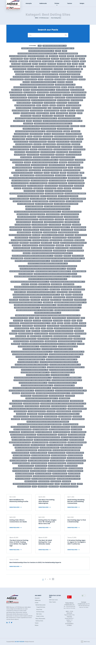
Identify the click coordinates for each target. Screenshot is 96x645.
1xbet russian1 (61, 63)
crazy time (47, 133)
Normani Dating (47, 297)
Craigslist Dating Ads (36, 133)
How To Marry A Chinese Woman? (19, 198)
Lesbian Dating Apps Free (59, 237)
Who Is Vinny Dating (74, 473)
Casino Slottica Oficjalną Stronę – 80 (69, 118)
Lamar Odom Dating (80, 235)
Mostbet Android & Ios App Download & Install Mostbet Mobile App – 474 (33, 255)
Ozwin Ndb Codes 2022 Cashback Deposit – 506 (47, 312)
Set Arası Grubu (40, 611)
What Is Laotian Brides (27, 432)
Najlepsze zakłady (62, 292)
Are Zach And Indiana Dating (21, 76)
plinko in (60, 323)
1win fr (26, 58)
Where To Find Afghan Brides (40, 442)
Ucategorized (51, 411)
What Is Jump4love (76, 429)
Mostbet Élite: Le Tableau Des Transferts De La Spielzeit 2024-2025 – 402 (47, 263)
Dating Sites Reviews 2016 (48, 152)
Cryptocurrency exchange (73, 133)
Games (82, 172)
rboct (28, 330)
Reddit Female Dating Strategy (64, 330)
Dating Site (34, 149)
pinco (73, 320)
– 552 (39, 45)
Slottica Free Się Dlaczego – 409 (60, 375)
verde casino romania (65, 416)
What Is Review (62, 434)
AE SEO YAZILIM (19, 641)
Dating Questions (67, 146)
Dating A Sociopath (44, 139)
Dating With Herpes (20, 154)
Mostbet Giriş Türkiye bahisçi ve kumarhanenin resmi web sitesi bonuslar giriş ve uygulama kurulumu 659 (47, 266)
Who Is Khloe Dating (41, 465)
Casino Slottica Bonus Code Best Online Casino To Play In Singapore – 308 (36, 118)
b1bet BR (64, 87)
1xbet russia (42, 63)
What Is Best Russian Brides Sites (60, 426)
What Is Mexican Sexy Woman (61, 432)
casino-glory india (19, 120)
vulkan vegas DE (66, 419)
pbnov (37, 318)
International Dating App (37, 214)
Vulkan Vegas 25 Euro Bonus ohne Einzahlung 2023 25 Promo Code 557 (40, 419)
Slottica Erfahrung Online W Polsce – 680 (62, 372)
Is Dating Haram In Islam (71, 216)
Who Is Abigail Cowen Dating (38, 452)
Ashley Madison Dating (52, 76)
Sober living (16, 393)
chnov (83, 126)
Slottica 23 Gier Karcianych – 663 (68, 346)
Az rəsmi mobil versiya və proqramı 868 (49, 87)
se (28, 336)
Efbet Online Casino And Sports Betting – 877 (44, 162)
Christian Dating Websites (65, 128)
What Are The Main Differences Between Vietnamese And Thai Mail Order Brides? (39, 424)
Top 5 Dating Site (45, 406)
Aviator (40, 79)
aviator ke (26, 82)
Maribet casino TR (46, 242)
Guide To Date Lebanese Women (38, 183)
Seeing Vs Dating (47, 336)
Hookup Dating (77, 188)
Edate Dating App (17, 162)
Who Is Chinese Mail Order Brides (41, 455)
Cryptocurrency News (19, 136)
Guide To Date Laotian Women (20, 183)
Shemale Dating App (79, 338)
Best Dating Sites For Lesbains (21, 100)
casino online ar (58, 115)
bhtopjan (45, 105)
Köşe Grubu (39, 609)
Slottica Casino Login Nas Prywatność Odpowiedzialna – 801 (28, 367)
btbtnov (63, 110)
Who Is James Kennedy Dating (18, 460)
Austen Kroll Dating (30, 79)
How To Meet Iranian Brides (40, 201)
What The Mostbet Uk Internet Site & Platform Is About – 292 (51, 439)
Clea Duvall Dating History (54, 131)
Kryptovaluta (69, 235)
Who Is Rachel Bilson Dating (20, 470)
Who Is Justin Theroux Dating (21, 463)
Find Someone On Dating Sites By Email (55, 167)
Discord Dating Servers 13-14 (41, 157)
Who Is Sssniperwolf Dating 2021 (57, 470)
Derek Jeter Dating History (73, 154)
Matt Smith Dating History (29, 245)
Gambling (63, 172)
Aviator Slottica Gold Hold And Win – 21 (25, 87)
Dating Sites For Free (79, 149)
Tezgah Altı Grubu (40, 607)
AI (81, 69)
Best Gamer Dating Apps (23, 102)
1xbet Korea (75, 61)
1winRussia (74, 58)
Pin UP (82, 318)
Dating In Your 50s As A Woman (22, 146)
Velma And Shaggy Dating (21, 416)
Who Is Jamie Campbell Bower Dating (38, 460)
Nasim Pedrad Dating (75, 292)
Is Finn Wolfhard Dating (46, 219)
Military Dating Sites (76, 248)
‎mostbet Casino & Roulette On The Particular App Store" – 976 (32, 260)
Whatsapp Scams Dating (76, 439)
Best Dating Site (32, 97)
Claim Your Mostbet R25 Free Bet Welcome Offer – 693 (30, 131)
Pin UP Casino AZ (47, 320)
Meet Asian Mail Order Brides (21, 248)
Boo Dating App (57, 108)
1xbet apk (81, 58)
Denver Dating (60, 154)
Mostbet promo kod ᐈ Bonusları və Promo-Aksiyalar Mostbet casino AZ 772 (55, 273)
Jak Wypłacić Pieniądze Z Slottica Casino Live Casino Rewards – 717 (51, 227)
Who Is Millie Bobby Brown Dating (22, 468)
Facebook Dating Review (22, 165)
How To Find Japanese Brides (48, 196)
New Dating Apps (77, 294)
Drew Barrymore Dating (66, 159)
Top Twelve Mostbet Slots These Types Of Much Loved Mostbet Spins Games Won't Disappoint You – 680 (37, 408)
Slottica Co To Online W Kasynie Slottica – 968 (35, 369)
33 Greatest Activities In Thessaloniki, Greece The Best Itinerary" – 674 (55, 66)
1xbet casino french (35, 61)
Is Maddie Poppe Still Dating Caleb (53, 222)
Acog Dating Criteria (34, 69)
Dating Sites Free (19, 152)
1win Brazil (71, 56)
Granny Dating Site (73, 178)
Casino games (36, 115)
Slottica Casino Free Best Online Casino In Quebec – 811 (65, 364)
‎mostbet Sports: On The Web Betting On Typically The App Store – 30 (47, 279)
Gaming (16, 175)
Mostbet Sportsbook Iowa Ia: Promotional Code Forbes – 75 (67, 281)
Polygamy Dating (27, 325)
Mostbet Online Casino (79, 271)
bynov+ (52, 113)
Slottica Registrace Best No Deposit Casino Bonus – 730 (37, 385)
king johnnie (36, 235)
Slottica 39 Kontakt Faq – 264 (31, 349)
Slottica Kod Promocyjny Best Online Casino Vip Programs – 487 (32, 380)
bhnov (38, 105)
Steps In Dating (70, 395)
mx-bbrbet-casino (20, 292)
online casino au (24, 299)
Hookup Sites (49, 190)
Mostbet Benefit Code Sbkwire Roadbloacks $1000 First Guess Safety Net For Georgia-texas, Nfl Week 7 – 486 (54, 258)
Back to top (87, 641)
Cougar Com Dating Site (21, 133)
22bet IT (81, 63)
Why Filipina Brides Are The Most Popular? (68, 478)
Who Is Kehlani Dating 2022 (26, 465)
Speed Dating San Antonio (56, 395)
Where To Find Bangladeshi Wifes (77, 442)
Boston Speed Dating (36, 110)
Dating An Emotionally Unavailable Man (63, 139)
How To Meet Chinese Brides (37, 198)
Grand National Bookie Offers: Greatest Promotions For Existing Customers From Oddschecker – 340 (38, 178)
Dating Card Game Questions (24, 144)
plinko (54, 323)
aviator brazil (49, 79)
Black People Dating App (39, 108)
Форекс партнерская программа (69, 486)
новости (79, 483)
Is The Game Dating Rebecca (39, 224)
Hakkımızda (43, 3)
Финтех (34, 486)
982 (84, 66)
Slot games (81, 343)
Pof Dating (82, 323)
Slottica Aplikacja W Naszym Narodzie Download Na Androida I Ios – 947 (32, 351)
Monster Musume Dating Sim (75, 250)
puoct (43, 328)
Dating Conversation (49, 144)
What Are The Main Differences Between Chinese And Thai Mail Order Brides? (47, 421)
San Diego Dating (21, 336)
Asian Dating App (65, 76)
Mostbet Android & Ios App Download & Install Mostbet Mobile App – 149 (52, 253)
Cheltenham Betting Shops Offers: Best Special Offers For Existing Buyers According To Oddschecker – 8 (40, 126)
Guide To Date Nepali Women (76, 183)
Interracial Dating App (52, 214)
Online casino (14, 299)
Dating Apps (51, 141)
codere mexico (75, 131)
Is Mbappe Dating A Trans (72, 222)
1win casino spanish (16, 58)
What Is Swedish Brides (18, 437)
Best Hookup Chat (37, 102)
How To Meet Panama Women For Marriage (66, 203)
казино (57, 483)
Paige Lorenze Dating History (19, 318)
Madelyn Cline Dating (56, 240)
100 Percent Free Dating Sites (36, 56)
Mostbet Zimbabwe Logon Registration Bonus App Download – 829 (29, 289)
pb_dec (31, 318)
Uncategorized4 (32, 413)
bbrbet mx (26, 89)
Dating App (80, 139)
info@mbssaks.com (69, 604)
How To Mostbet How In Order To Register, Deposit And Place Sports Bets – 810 (47, 209)
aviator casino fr (72, 79)
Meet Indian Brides (49, 248)
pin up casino (37, 320)
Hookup (60, 188)
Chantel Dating (28, 123)
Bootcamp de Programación (20, 110)
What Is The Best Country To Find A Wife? (72, 437)
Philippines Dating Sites (58, 318)
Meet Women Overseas (62, 248)
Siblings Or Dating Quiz (36, 341)
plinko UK (67, 323)
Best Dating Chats (80, 95)
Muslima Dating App (79, 289)
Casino (80, 113)
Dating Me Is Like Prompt (53, 146)
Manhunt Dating (34, 242)
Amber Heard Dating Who (43, 71)
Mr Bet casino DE (54, 289)
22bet (68, 63)
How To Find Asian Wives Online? (54, 193)
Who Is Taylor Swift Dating (43, 473)
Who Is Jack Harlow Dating (74, 458)
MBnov (67, 245)
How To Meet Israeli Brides (57, 201)
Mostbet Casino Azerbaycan (72, 260)
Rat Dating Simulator (18, 330)
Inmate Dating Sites (22, 214)
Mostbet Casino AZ (57, 260)
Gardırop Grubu (39, 620)
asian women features (17, 79)
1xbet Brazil (13, 61)
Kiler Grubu (39, 614)
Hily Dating (17, 188)
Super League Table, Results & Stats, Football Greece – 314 (41, 398)
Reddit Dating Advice (47, 330)
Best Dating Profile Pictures (18, 97)
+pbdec (64, 50)
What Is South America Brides (76, 434)
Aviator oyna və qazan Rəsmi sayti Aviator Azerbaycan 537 (37, 84)
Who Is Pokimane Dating (75, 468)
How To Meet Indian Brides (78, 198)
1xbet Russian (51, 63)
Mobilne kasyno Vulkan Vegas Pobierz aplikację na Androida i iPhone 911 (32, 250)
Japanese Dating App (15, 229)
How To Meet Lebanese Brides (26, 203)
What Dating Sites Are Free (70, 424)
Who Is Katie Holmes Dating (75, 463)
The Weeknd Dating (18, 406)
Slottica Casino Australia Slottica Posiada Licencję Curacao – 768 (58, 362)
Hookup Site (40, 190)
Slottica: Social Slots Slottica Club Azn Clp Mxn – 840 (71, 390)
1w (46, 56)
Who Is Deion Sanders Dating (21, 458)
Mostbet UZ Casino (44, 284)
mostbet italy (71, 268)
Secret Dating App (36, 336)
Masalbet (56, 242)
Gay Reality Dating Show (27, 175)
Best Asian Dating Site (63, 89)
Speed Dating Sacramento (40, 395)
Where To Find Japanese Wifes (55, 445)
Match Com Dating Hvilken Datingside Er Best (73, 242)
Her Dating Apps (79, 185)
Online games (45, 299)
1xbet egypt (59, 61)
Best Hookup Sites (73, 102)
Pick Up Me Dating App (73, 318)
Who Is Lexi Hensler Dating (56, 465)
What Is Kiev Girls (14, 432)
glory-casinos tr (60, 175)
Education (27, 162)
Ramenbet (77, 328)
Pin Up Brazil (28, 320)
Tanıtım (69, 3)
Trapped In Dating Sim (20, 411)
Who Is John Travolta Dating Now (75, 460)
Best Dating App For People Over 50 (59, 92)
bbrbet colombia (16, 89)
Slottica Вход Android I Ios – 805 (44, 390)
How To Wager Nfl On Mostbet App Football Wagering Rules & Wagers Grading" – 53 (38, 211)
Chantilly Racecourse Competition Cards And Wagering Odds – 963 (53, 123)
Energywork (62, 162)
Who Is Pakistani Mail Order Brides (57, 468)
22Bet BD (74, 63)
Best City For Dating (29, 92)
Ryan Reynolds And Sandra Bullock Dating (61, 333)
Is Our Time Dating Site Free (22, 224)
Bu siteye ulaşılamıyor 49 (28, 113)
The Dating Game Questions (31, 403)
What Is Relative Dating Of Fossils (47, 434)
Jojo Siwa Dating (45, 229)
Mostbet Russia (76, 276)
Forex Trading (79, 167)
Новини (73, 483)
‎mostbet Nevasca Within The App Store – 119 (22, 271)
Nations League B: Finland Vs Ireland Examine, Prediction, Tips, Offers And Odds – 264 (36, 294)
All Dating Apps (30, 71)
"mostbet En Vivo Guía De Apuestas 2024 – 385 (41, 50)
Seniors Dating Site (74, 336)
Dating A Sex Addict (31, 139)
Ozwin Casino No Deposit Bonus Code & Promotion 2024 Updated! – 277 (61, 307)
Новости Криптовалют (24, 486)
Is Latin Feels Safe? (37, 222)
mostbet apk (58, 255)
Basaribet (78, 87)
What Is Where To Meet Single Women (22, 439)
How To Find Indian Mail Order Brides (75, 193)
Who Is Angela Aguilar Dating (57, 452)
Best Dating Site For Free (46, 97)
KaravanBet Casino (80, 229)
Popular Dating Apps (40, 325)
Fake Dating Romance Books (39, 165)
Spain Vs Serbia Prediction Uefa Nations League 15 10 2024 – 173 (53, 393)
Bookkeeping (75, 108)
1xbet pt (35, 63)
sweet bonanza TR (64, 398)
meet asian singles (37, 248)
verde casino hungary (51, 416)
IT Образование (67, 224)
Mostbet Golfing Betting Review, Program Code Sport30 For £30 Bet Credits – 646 (42, 268)
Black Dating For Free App (73, 105)
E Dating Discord (80, 159)
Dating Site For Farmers (45, 149)
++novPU (58, 50)
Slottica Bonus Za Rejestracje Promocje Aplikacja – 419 (63, 356)
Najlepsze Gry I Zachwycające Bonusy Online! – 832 (41, 292)
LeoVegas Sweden (46, 237)
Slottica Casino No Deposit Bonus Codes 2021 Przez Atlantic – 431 (65, 367)
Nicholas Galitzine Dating (21, 297)
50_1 (80, 66)
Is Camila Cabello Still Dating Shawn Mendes (50, 216)
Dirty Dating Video (26, 157)
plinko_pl (74, 323)
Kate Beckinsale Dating (50, 232)
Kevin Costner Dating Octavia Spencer (20, 235)
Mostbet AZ (67, 255)
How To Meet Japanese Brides (74, 201)
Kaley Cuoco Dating (67, 229)
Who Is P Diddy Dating (40, 468)
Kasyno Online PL (37, 232)
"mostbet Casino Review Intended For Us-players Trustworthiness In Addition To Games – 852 (48, 48)
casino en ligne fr (26, 115)
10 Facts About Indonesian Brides (68, 53)
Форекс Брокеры (42, 486)
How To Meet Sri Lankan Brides (34, 206)
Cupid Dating (37, 136)
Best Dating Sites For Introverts (76, 97)
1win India (32, 58)
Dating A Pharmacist (18, 139)
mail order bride (79, 240)
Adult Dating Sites (47, 69)
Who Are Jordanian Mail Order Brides (26, 450)
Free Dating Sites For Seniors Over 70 (22, 172)
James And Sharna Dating (78, 227)
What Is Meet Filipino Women (43, 432)
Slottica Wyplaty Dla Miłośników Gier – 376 (21, 390)
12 (49, 579)
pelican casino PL (45, 318)
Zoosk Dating (66, 481)
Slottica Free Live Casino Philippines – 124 (38, 375)
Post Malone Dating (53, 325)
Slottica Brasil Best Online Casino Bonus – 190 (32, 359)
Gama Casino (54, 172)
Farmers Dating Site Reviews (56, 165)
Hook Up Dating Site (50, 188)
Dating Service (78, 146)
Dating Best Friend (76, 141)
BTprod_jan (71, 110)
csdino (30, 136)
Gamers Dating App (73, 172)
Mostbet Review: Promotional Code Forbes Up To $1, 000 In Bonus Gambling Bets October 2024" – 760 (42, 276)
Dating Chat (37, 144)
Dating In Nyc (76, 144)
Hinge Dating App (27, 188)
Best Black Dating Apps (77, 89)
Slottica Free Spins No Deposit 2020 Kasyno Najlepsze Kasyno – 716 (33, 377)
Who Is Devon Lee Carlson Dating (40, 458)
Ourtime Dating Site (80, 299)
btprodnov (80, 110)
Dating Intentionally (38, 146)
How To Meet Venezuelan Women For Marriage (57, 206)
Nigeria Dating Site (35, 297)
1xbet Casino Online (48, 61)
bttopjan (16, 113)
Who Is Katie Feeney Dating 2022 (57, 463)
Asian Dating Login (77, 76)
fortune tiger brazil (21, 170)
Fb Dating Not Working (73, 165)
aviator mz (61, 82)
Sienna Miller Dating (50, 341)
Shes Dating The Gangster (21, 341)
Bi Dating (52, 105)
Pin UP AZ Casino (18, 320)
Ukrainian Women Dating (64, 411)
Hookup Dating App (29, 190)
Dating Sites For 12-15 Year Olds (62, 149)
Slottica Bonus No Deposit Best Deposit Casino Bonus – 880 (66, 354)
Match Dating (16, 245)
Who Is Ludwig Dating (71, 465)
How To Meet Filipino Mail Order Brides (58, 198)
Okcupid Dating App (59, 297)
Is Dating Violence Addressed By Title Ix (27, 219)
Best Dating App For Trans (78, 92)
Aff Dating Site (58, 69)
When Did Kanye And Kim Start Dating (20, 442)
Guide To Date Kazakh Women (39, 180)
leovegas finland (34, 237)
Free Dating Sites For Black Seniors (52, 170)
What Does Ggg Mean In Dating (19, 426)
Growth (83, 178)
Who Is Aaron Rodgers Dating (20, 452)
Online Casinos (35, 299)
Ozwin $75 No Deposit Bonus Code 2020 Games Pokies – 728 (25, 302)
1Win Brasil (63, 56)
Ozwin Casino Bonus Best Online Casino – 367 (27, 307)
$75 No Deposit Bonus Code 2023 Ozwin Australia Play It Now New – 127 (37, 53)
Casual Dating (37, 120)
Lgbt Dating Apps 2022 (74, 237)
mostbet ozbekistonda (25, 273)
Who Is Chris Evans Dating (59, 455)
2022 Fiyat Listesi (53, 599)
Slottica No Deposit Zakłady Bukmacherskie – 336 (33, 382)
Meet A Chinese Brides (77, 245)
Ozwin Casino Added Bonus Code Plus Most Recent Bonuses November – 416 (35, 305)
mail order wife (14, 242)
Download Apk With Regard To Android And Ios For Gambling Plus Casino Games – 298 (34, 159)
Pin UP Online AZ (58, 320)
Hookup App (67, 188)
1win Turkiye (55, 58)
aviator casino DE (60, 79)
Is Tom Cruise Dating (54, 224)
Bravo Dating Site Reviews (51, 110)
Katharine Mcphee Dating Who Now (68, 232)
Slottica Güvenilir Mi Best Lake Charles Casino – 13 (67, 377)
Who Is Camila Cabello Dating (22, 455)
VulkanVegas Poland (78, 419)
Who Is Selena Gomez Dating (38, 470)
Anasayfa (29, 3)
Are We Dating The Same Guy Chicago (70, 74)
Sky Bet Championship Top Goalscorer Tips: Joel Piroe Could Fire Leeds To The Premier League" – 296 (48, 343)
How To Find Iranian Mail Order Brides (28, 196)
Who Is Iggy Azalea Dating (58, 458)
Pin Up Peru (67, 320)
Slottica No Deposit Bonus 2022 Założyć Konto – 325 (66, 380)
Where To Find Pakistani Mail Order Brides (26, 447)
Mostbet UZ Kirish (56, 284)
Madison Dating (68, 240)
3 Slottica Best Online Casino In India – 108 (22, 66)
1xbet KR (83, 61)
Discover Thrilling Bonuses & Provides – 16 (63, 157)
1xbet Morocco (26, 63)
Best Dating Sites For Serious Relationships (44, 100)
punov (37, 328)
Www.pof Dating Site (31, 481)
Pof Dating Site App (15, 325)
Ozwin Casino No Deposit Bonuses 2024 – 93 (67, 310)
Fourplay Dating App (34, 170)
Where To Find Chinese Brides (21, 445)
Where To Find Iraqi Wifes (38, 445)
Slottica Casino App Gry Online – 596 (28, 362)
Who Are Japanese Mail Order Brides (70, 447)
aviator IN (82, 79)
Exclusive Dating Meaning (75, 162)
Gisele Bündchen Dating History (44, 175)
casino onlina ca (47, 115)
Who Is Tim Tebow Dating (60, 473)
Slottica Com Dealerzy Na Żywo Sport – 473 (62, 369)
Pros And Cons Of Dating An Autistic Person (73, 325)
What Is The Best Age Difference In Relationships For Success (42, 437)
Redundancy (13, 333)
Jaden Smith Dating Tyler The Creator (20, 227)
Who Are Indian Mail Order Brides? (49, 447)
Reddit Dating (36, 330)
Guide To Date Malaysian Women (58, 183)
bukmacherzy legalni (42, 113)
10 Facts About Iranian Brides (18, 56)
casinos (29, 120)
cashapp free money (62, 113)
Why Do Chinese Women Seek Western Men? (43, 478)
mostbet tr (25, 284)
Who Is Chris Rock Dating (75, 455)
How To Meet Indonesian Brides (22, 201)
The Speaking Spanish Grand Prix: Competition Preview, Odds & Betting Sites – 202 (63, 403)
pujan (32, 328)
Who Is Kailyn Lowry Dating (38, 463)
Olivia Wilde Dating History (74, 297)
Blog (49, 108)
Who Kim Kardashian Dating (23, 476)
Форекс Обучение (53, 486)
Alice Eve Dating (19, 71)
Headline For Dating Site (66, 185)
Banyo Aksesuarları (40, 618)
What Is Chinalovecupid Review (22, 429)
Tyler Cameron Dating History (36, 411)
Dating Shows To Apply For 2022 (19, 149)
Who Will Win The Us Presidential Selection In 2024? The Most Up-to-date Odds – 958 (56, 476)
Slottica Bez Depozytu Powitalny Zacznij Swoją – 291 (69, 351)
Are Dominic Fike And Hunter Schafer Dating (28, 74)
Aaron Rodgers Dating (19, 69)
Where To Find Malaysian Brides (73, 445)
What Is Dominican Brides (40, 429)
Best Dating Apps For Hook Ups (36, 95)
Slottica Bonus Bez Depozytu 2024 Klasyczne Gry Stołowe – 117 (30, 354)
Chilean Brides (75, 126)
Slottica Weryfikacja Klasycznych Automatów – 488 (67, 388)
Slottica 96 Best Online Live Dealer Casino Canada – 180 (57, 349)
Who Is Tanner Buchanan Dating (25, 473)
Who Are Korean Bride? (45, 450)
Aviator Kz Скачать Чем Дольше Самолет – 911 (43, 82)
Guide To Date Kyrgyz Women (75, 180)
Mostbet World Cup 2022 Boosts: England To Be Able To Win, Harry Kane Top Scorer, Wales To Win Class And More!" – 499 (48, 286)
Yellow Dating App (44, 481)
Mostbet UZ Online (68, 284)
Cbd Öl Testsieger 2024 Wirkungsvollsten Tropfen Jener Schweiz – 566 (62, 120)
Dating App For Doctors (21, 141)
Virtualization (77, 416)
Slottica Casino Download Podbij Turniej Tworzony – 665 (31, 364)
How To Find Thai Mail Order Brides (68, 196)
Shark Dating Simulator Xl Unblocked (61, 338)
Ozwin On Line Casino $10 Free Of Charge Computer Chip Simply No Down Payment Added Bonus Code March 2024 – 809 (48, 315)
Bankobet (71, 87)
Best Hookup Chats (49, 102)
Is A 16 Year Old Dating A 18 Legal (69, 214)
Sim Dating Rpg (16, 343)
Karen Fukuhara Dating (24, 232)
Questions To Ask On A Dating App (63, 328)
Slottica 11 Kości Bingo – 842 (49, 346)
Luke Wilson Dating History (40, 240)
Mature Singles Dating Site (46, 245)
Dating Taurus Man (62, 152)
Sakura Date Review (80, 333)
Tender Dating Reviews (76, 400)
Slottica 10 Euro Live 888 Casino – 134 (29, 346)
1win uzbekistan (64, 58)
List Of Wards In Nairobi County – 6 (21, 240)
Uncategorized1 (21, 413)
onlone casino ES (68, 299)
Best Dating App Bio (42, 92)
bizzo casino (60, 105)
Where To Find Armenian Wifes (58, 442)
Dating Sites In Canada (32, 152)
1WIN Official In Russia (44, 58)
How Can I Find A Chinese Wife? (63, 190)
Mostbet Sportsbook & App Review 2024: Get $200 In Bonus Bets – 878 (30, 281)
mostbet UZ (33, 284)
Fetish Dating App (38, 167)
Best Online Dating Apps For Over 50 (25, 105)
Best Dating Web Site (63, 100)
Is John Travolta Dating (23, 222)
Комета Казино (65, 483)
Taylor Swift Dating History (60, 400)
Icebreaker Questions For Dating (72, 211)
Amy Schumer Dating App (58, 71)
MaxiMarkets (59, 245)
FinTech (70, 167)
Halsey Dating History (51, 185)
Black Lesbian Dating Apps (24, 108)
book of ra (67, 108)
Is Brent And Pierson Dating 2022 (27, 216)
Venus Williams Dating (36, 416)
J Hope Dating (76, 224)
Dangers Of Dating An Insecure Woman (65, 136)
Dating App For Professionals (38, 141)
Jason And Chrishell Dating (31, 229)
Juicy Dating (55, 229)
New (63, 294)
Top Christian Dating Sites (75, 406)
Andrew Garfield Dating (74, 71)
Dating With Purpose (33, 154)
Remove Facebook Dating (26, 333)
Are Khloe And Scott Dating (50, 74)
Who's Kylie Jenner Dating (23, 478)
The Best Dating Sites (16, 403)
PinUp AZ (79, 320)
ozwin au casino (48, 302)
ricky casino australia (41, 333)
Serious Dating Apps (43, 338)
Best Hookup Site (61, 102)
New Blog (68, 294)
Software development (27, 393)
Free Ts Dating (38, 172)
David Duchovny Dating (47, 154)
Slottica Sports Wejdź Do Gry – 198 (64, 385)
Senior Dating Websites (60, 336)
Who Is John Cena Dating (57, 460)
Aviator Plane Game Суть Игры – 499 (65, 84)
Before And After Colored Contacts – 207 (42, 89)
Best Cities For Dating (16, 92)
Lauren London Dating (21, 237)
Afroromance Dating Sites (71, 69)
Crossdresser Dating (58, 133)
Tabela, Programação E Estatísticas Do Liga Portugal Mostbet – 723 (31, 400)
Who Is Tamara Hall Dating (75, 470)
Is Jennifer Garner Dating (72, 219)
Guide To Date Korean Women (57, 180)
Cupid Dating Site (48, 136)
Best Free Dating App (76, 100)
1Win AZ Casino (54, 56)
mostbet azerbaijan (17, 258)
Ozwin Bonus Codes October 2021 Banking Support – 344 (70, 302)
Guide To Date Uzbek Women (35, 185)
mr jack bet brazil (66, 289)
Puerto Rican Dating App (21, 328)
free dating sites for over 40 (72, 170)
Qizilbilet (49, 328)
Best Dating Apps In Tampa (54, 95)
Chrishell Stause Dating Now (31, 128)
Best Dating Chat (68, 95)
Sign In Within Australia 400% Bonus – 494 (69, 341)
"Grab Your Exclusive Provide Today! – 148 (54, 45)
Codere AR (66, 131)
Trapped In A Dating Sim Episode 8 (77, 408)
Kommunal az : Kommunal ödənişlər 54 (52, 235)
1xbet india (67, 61)
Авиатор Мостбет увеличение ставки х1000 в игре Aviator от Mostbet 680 (33, 483)
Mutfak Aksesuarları (40, 605)
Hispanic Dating (38, 188)
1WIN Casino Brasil (81, 56)
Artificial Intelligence (37, 76)
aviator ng (69, 82)
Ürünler (57, 3)
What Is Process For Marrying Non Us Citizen (23, 434)
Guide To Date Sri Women (19, 185)
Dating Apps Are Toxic (63, 141)
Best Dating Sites (60, 97)
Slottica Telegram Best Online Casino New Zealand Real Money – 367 (32, 388)
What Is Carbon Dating (77, 426)
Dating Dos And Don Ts (63, 144)
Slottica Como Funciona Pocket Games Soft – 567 (35, 372)
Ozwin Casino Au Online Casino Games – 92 (69, 305)
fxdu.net (46, 172)
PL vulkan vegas (14, 323)
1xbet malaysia (16, 63)
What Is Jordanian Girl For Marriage (59, 429)
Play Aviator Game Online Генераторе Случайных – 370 (35, 323)
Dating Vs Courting (75, 152)
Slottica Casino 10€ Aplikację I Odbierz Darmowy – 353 (62, 359)
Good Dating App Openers (74, 175)
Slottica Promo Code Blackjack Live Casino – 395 (62, 382)
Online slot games (56, 299)
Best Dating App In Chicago (18, 95)
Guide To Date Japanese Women (20, 180)
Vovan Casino (15, 419)
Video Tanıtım (52, 602)
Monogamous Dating (60, 250)
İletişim (82, 3)
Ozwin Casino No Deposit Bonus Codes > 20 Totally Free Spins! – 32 (35, 310)
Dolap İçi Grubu (40, 616)
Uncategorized (77, 411)
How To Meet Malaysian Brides (44, 203)
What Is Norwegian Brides (78, 432)
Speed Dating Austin (77, 393)
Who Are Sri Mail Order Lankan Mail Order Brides (66, 450)
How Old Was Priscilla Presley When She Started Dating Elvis (26, 193)
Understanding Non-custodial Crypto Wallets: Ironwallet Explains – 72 (59, 413)
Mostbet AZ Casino (78, 255)
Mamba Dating (24, 242)
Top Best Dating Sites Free (59, 406)
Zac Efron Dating (56, 481)
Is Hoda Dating (59, 219)
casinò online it (70, 115)
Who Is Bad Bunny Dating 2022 (75, 452)
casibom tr (73, 113)
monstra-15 (26, 253)
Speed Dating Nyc (26, 395)
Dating (80, 136)
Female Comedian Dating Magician (22, 167)
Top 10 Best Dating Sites (31, 406)
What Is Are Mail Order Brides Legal (39, 426)
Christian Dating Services (48, 128)
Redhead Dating (79, 330)
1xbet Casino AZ (23, 61)
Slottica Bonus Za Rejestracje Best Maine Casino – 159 (31, 356)
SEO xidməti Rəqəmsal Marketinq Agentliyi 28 (23, 338)
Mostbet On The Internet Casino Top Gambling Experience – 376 (53, 271)
